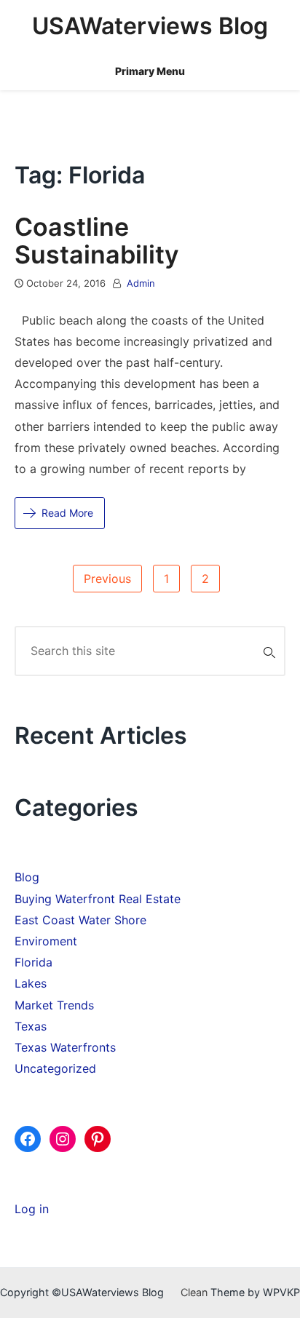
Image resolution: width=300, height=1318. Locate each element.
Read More (67, 513)
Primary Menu (150, 71)
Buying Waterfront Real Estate (98, 899)
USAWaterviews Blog (150, 26)
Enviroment (46, 941)
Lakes (31, 983)
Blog (27, 877)
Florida (33, 962)
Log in (32, 1209)
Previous (107, 578)
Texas (31, 1026)
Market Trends (54, 1005)
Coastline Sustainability (97, 240)
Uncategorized (55, 1068)
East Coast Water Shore (80, 920)
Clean (194, 1292)
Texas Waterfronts (65, 1047)
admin (141, 283)
